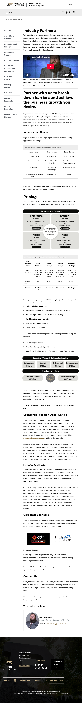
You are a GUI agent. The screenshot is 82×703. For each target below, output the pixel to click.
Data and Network (8, 77)
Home (8, 20)
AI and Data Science (9, 37)
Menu (10, 12)
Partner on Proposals (8, 99)
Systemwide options (58, 662)
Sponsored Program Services (34, 438)
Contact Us (64, 693)
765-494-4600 (24, 665)
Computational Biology (10, 45)
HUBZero (8, 92)
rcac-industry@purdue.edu (56, 623)
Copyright (25, 691)
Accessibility (18, 693)
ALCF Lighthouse (11, 60)
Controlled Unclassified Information (9, 68)
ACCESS (8, 30)
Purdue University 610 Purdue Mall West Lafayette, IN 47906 (25, 656)
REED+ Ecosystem (8, 107)
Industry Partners (7, 86)
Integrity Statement (42, 693)
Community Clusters (9, 53)
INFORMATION (25, 680)
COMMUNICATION (56, 680)
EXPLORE (7, 680)
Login (70, 4)
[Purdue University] (17, 5)
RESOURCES (39, 680)
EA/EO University (29, 693)
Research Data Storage (10, 115)
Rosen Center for (36, 4)
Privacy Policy (54, 693)
